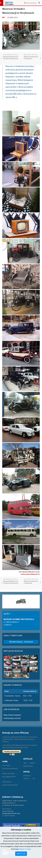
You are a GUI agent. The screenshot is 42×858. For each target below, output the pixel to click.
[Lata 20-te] (8, 658)
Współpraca (6, 782)
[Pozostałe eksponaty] (25, 675)
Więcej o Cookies (25, 849)
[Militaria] (8, 669)
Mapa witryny (28, 766)
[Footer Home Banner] (21, 826)
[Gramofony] (25, 669)
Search (32, 763)
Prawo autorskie (8, 773)
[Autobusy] (34, 663)
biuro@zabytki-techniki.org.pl (11, 813)
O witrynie (6, 765)
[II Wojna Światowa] (25, 658)
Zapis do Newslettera (10, 785)
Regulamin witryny (9, 777)
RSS (33, 778)
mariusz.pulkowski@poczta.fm (30, 574)
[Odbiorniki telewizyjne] (16, 675)
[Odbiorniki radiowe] (8, 675)
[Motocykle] (25, 663)
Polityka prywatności (10, 768)
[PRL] (34, 658)
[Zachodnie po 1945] (16, 663)
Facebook (26, 775)
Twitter (26, 778)
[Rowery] (16, 669)
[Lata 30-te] (16, 658)
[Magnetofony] (34, 669)
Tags (25, 763)
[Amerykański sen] (8, 663)
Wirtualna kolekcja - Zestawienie (21, 642)
